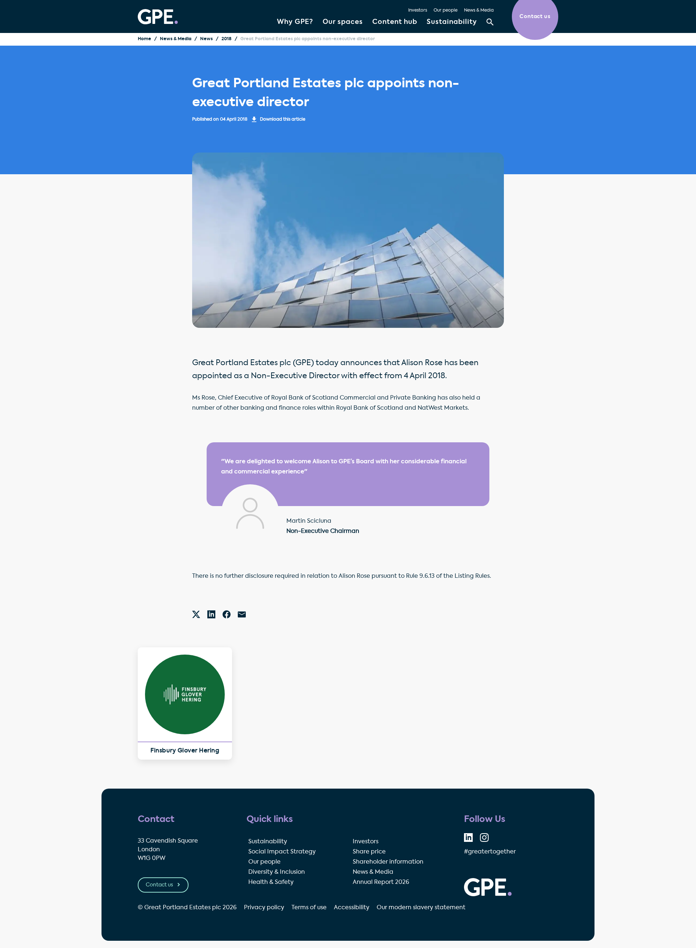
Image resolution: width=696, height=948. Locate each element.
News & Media (479, 10)
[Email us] (242, 614)
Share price (369, 852)
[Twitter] (196, 614)
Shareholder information (388, 862)
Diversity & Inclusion (276, 872)
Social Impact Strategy (282, 852)
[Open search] (490, 22)
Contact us (160, 885)
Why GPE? (295, 22)
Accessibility (351, 908)
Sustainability (452, 22)
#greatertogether (490, 852)
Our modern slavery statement (421, 908)
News (206, 39)
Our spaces (343, 22)
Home (144, 39)
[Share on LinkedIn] (468, 837)
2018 (226, 39)
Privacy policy (264, 908)
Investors (417, 10)
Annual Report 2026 (381, 882)
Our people (445, 10)
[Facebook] (227, 614)
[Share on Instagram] (484, 837)
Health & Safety (271, 882)
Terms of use (309, 908)
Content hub (394, 22)
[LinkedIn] (211, 614)
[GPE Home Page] (158, 16)
